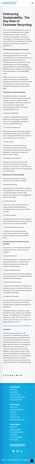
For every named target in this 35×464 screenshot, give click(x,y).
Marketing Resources (17, 420)
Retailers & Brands (16, 400)
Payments (13, 414)
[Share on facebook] (3, 375)
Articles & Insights (15, 429)
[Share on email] (21, 375)
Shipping (13, 412)
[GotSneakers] (9, 3)
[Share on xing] (19, 375)
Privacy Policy (14, 440)
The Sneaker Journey (16, 432)
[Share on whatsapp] (15, 375)
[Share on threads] (8, 375)
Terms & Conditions (16, 437)
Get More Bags (15, 417)
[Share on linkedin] (12, 375)
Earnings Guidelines (16, 409)
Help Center (14, 407)
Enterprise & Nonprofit (17, 397)
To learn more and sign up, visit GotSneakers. (17, 325)
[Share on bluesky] (17, 375)
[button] (32, 3)
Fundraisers (14, 392)
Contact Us (13, 427)
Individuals (13, 389)
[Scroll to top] (31, 460)
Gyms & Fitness (15, 395)
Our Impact (13, 435)
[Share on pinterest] (10, 375)
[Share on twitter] (6, 375)
